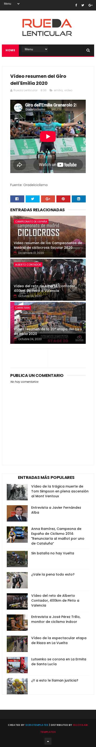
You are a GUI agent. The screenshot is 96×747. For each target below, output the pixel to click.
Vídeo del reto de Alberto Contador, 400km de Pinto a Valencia (45, 288)
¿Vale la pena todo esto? (53, 574)
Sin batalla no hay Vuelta (52, 553)
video (68, 90)
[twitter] (83, 5)
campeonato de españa (31, 221)
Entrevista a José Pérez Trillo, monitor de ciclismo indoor (55, 619)
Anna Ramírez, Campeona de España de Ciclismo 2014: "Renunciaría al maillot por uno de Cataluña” (57, 536)
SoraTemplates (36, 725)
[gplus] (90, 5)
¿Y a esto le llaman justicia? (54, 680)
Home (10, 50)
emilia (58, 90)
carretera (22, 308)
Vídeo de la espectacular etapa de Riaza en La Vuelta (58, 640)
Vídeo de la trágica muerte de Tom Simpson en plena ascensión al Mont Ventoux (60, 491)
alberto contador (28, 264)
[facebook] (76, 5)
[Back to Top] (48, 741)
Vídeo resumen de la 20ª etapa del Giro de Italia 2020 (48, 331)
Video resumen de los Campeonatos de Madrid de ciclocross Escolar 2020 (48, 245)
